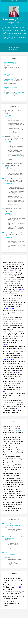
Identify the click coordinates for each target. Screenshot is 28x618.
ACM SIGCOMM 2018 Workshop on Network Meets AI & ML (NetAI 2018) (14, 395)
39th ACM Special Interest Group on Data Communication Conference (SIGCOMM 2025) (13, 294)
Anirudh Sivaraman (12, 79)
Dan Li (15, 67)
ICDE (4, 596)
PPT (10, 344)
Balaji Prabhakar (17, 78)
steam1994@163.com (14, 44)
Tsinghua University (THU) (10, 63)
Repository (16, 271)
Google (7, 552)
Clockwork (8, 524)
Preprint (10, 271)
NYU (19, 23)
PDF (16, 290)
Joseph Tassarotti (7, 93)
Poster (12, 359)
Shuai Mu (15, 93)
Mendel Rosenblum (8, 80)
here (25, 35)
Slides (19, 430)
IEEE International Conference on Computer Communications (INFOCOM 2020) (13, 376)
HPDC (5, 592)
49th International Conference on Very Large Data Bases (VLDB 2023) (13, 313)
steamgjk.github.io (14, 49)
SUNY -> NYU (7, 88)
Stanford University (8, 74)
